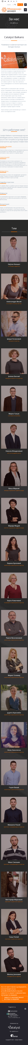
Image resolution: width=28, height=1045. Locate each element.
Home (11, 23)
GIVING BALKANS (6, 147)
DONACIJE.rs (4, 171)
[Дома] (11, 9)
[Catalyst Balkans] (8, 1)
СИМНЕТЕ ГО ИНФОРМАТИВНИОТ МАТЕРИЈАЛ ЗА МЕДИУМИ (14, 998)
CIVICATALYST (5, 157)
